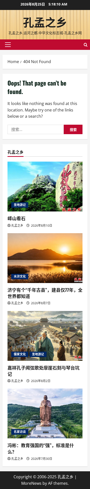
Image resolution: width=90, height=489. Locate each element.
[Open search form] (86, 45)
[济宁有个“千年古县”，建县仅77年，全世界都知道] (45, 258)
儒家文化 (20, 354)
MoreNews (31, 483)
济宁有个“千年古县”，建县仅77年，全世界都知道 (45, 293)
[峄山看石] (45, 186)
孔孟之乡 (45, 22)
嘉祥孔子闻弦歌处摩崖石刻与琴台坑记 (44, 370)
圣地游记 (20, 205)
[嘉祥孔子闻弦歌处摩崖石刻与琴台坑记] (45, 336)
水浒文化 (20, 276)
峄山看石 (17, 218)
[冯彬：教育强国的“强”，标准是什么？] (45, 413)
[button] (7, 44)
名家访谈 (20, 432)
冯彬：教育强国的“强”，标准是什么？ (41, 448)
